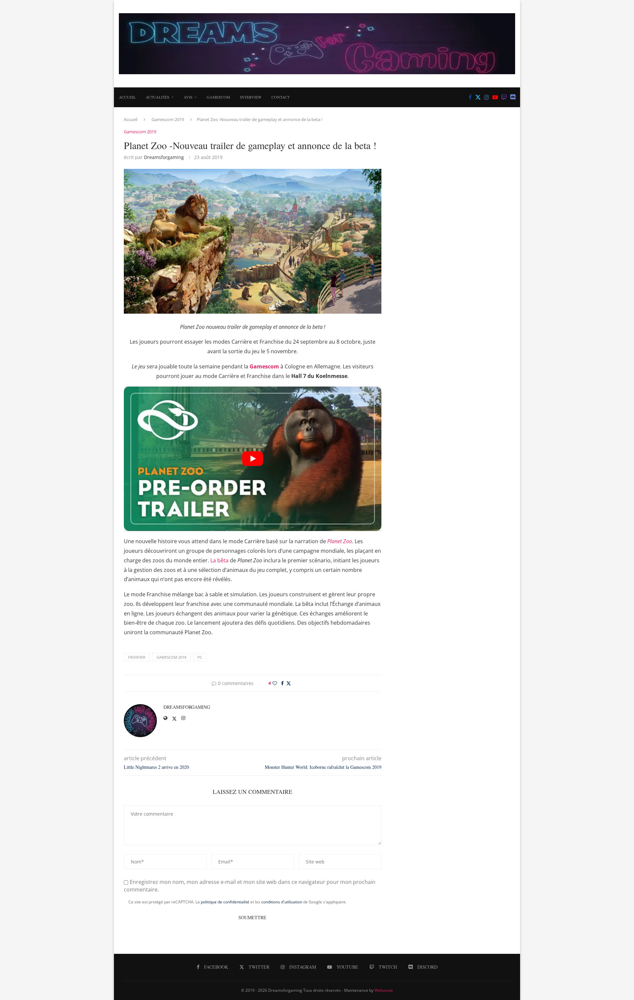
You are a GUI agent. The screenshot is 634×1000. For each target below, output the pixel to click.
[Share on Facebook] (282, 683)
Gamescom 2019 (168, 119)
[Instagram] (486, 97)
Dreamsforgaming (164, 157)
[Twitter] (478, 97)
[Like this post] (274, 683)
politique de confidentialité (225, 902)
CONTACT (280, 97)
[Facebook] (470, 97)
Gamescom (218, 97)
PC (199, 657)
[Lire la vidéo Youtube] (252, 459)
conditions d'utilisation (281, 902)
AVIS (188, 97)
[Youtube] (495, 97)
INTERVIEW (251, 97)
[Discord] (513, 97)
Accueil (127, 97)
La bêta (219, 560)
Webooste (383, 990)
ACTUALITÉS (157, 97)
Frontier (136, 657)
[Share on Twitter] (288, 683)
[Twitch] (504, 97)
